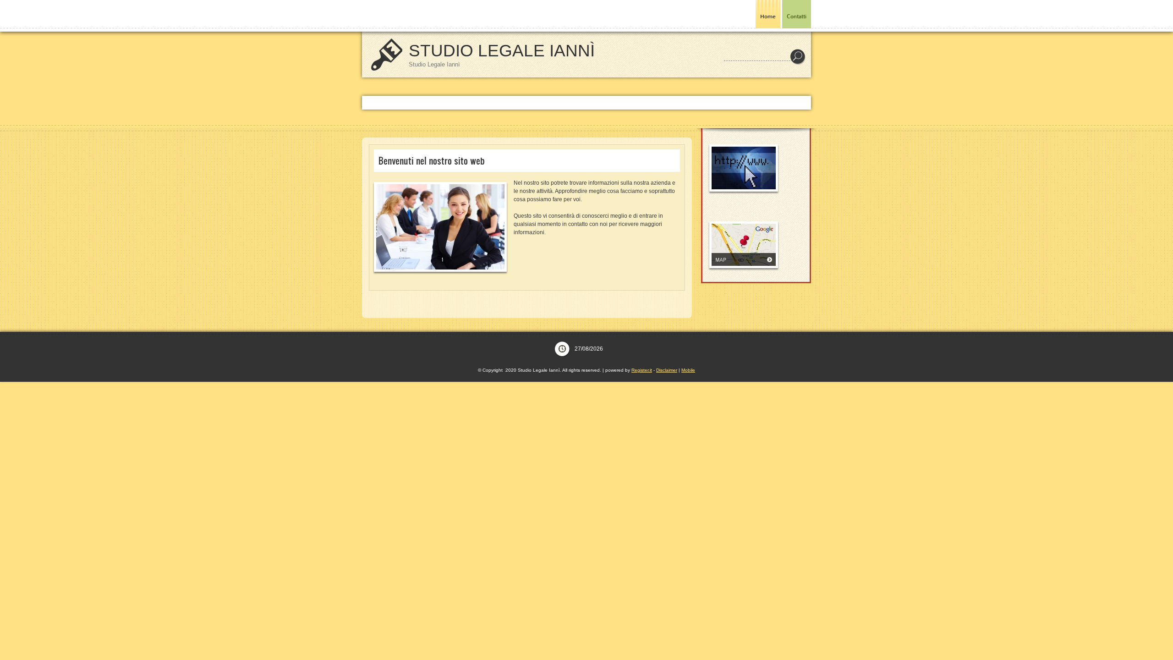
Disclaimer (666, 370)
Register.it (641, 370)
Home (768, 16)
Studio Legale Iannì (502, 50)
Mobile (688, 370)
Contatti (796, 16)
